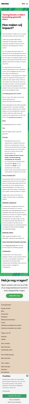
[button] (25, 4)
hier (5, 195)
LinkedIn (3, 339)
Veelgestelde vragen (14, 295)
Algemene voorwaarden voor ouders (11, 328)
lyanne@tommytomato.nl (15, 117)
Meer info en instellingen (14, 402)
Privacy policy (6, 391)
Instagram (4, 336)
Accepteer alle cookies (14, 396)
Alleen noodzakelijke (14, 399)
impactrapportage (10, 245)
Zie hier (22, 227)
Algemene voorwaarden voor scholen (11, 325)
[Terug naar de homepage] (5, 4)
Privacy (3, 322)
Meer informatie (5, 347)
